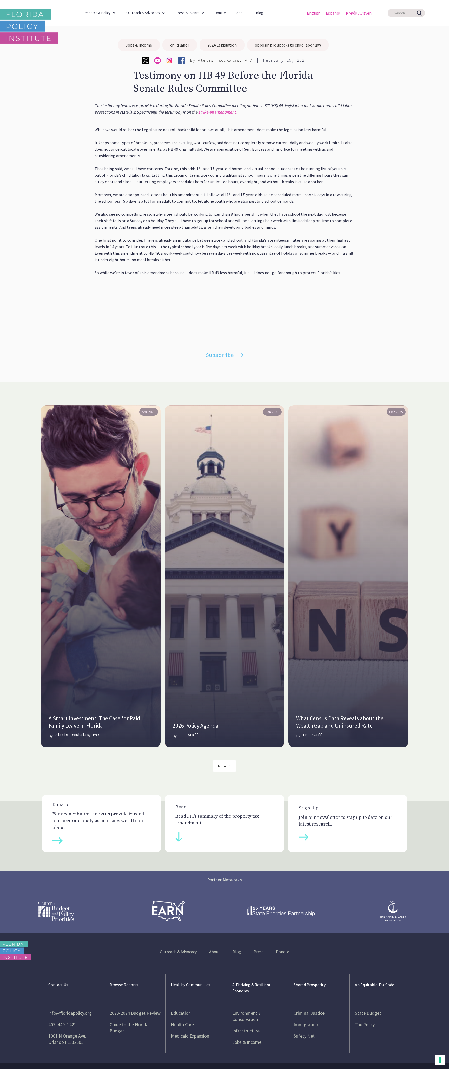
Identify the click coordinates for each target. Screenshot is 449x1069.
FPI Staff (188, 734)
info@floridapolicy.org (70, 1013)
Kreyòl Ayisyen (359, 13)
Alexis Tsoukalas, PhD (225, 60)
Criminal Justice (309, 1013)
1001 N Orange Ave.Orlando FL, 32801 (67, 1039)
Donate (220, 12)
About (241, 12)
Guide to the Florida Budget (129, 1027)
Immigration (306, 1024)
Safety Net (304, 1036)
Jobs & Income (139, 45)
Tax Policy (365, 1024)
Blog (259, 12)
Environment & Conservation (246, 1016)
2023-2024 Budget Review (135, 1013)
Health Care (182, 1024)
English (313, 13)
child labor (179, 45)
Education (181, 1013)
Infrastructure (246, 1031)
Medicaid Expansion (190, 1036)
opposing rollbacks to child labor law (288, 45)
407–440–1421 (62, 1024)
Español (333, 13)
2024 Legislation (222, 45)
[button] (99, 10)
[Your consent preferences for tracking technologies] (440, 1060)
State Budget (368, 1013)
